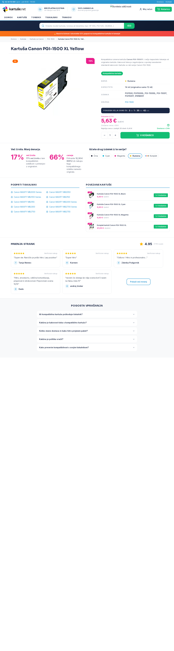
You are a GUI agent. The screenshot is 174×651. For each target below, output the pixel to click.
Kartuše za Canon (37, 39)
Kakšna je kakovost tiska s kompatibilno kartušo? (63, 322)
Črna (96, 156)
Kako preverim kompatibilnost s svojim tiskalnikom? (64, 347)
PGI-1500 (51, 39)
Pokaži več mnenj (138, 282)
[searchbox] (81, 26)
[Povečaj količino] (115, 135)
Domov (8, 17)
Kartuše (22, 17)
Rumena (136, 156)
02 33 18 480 (10, 2)
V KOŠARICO (147, 135)
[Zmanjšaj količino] (104, 135)
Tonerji (36, 17)
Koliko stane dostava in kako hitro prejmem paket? (63, 331)
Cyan (107, 156)
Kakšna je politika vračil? (51, 339)
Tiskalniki (51, 17)
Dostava (160, 2)
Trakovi (67, 17)
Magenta (121, 156)
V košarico (162, 195)
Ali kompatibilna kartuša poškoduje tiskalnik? (61, 314)
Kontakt (169, 2)
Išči (129, 26)
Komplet (153, 156)
